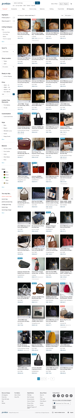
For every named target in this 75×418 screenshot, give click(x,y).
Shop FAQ (17, 397)
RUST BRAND (63, 205)
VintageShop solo (22, 180)
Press (41, 397)
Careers (41, 403)
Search (37, 2)
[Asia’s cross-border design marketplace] (6, 3)
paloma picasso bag (7, 202)
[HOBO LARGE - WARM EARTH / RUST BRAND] (66, 193)
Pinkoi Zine (4, 397)
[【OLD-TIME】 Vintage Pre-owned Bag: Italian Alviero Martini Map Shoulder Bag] (24, 96)
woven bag (4, 199)
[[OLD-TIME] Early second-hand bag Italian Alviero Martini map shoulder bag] (52, 96)
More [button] (3, 41)
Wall (3, 401)
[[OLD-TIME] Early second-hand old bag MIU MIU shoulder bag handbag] (24, 289)
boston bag (5, 207)
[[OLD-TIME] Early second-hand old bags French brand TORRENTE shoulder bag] (52, 119)
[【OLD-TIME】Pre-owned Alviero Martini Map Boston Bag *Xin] (38, 96)
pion (14, 5)
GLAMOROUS (35, 130)
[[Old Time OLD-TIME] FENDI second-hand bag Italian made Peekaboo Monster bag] (38, 337)
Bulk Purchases (30, 397)
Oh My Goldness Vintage (23, 130)
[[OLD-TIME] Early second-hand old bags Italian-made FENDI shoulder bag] (52, 312)
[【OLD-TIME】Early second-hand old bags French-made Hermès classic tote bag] (66, 241)
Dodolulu (28, 5)
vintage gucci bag (6, 204)
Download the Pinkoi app (62, 403)
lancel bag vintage (6, 210)
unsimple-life (63, 323)
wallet (24, 5)
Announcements (30, 399)
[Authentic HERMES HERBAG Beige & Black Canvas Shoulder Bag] (66, 119)
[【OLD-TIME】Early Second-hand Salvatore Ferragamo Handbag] (66, 337)
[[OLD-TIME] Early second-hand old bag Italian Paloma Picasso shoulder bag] (24, 218)
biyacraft (33, 5)
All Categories (5, 395)
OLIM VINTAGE (49, 300)
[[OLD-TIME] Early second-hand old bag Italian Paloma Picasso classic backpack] (66, 218)
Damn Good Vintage (65, 130)
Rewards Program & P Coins (32, 408)
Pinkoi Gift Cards (5, 399)
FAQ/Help (29, 395)
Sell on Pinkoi (54, 3)
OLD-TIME (20, 36)
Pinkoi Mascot (43, 401)
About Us (42, 395)
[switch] (8, 17)
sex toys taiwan (19, 5)
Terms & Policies (30, 401)
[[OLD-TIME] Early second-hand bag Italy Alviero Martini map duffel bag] (66, 50)
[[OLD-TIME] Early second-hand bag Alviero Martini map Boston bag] (66, 25)
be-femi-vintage (35, 155)
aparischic (62, 180)
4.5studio (34, 36)
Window (3, 403)
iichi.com (42, 405)
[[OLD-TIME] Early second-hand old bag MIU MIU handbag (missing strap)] (38, 241)
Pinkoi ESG (42, 399)
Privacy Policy (30, 403)
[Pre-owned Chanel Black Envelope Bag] (38, 218)
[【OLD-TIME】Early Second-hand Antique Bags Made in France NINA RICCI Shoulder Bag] (66, 96)
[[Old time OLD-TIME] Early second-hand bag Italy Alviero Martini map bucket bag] (24, 50)
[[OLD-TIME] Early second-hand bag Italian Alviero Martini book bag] (66, 73)
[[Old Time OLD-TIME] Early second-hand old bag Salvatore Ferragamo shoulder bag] (38, 193)
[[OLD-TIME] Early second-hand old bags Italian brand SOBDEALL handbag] (52, 168)
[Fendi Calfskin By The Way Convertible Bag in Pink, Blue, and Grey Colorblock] (24, 241)
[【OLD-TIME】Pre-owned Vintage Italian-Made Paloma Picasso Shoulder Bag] (52, 360)
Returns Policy (30, 405)
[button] (14, 94)
